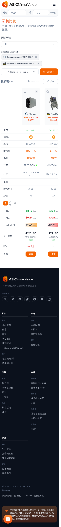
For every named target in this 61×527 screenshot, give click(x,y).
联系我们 (6, 468)
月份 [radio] (10, 203)
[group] (10, 203)
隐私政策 (18, 495)
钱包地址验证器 (38, 413)
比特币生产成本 (38, 387)
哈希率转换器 (37, 398)
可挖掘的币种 (8, 358)
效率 (4, 329)
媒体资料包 (39, 495)
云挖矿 (5, 397)
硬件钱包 (35, 344)
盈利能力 (6, 325)
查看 (31, 254)
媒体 (4, 412)
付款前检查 (36, 418)
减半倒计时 (7, 363)
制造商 (5, 383)
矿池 (4, 392)
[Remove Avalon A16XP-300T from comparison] (36, 91)
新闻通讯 (6, 473)
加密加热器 (36, 334)
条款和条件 (7, 495)
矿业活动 (6, 407)
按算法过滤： (7, 37)
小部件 (34, 428)
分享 (52, 81)
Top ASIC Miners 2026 (13, 347)
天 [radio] (6, 203)
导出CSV (35, 81)
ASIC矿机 (35, 325)
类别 (4, 334)
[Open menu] (54, 4)
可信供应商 (7, 387)
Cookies (28, 495)
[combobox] (17, 12)
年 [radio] (15, 203)
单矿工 (34, 329)
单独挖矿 (6, 338)
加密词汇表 (7, 453)
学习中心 (6, 449)
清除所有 (50, 72)
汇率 (33, 403)
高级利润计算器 (38, 383)
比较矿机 (6, 343)
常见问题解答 (8, 458)
